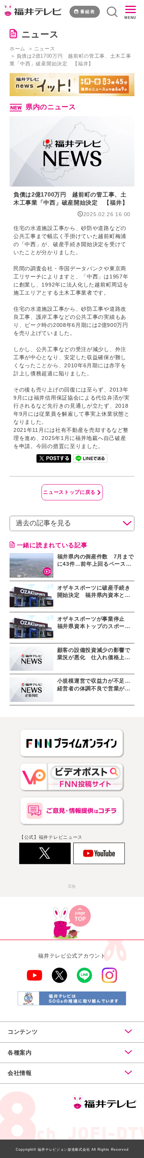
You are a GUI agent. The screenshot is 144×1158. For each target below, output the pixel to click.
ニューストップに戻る (69, 492)
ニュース (44, 49)
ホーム (17, 49)
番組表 (87, 11)
